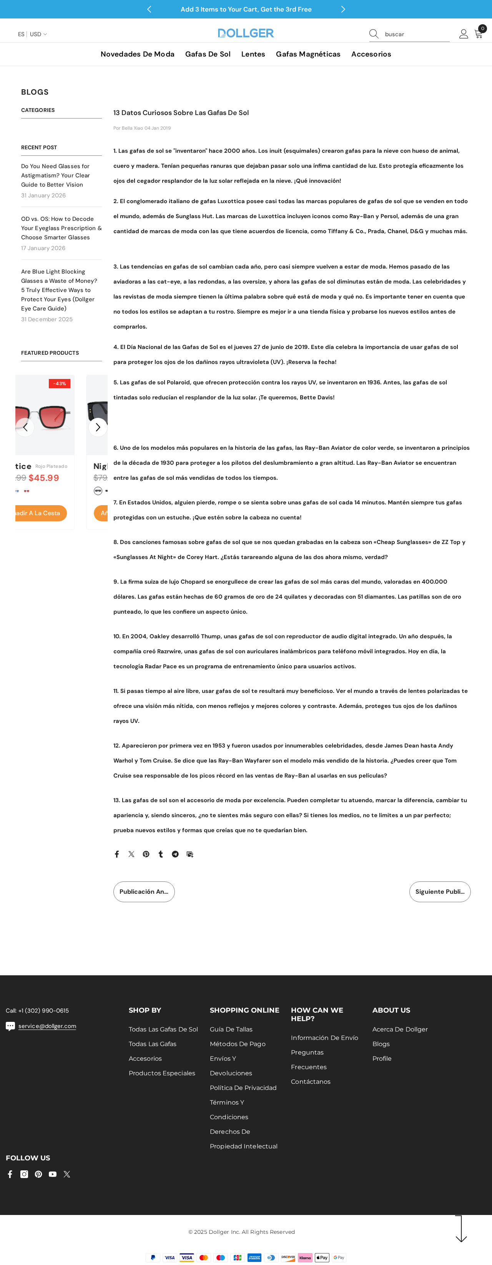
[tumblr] (160, 854)
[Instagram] (24, 1174)
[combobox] (417, 34)
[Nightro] (61, 415)
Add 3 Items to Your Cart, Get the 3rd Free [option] (246, 9)
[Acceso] (464, 34)
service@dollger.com (47, 1026)
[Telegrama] (175, 854)
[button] (25, 427)
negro (33, 491)
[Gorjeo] (131, 854)
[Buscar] (409, 34)
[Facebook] (116, 854)
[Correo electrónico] (189, 854)
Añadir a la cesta (61, 513)
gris (54, 491)
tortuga (43, 491)
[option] (61, 454)
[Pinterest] (146, 854)
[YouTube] (52, 1174)
